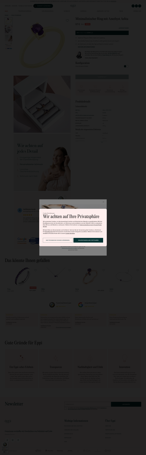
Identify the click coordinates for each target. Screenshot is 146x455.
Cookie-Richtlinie (70, 233)
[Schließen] (103, 202)
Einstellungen (49, 231)
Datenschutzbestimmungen (69, 248)
